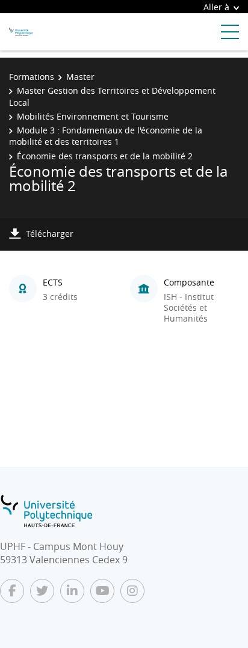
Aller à (216, 7)
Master (80, 76)
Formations (31, 76)
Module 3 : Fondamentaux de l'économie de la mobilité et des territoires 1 (105, 136)
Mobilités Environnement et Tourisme (93, 116)
